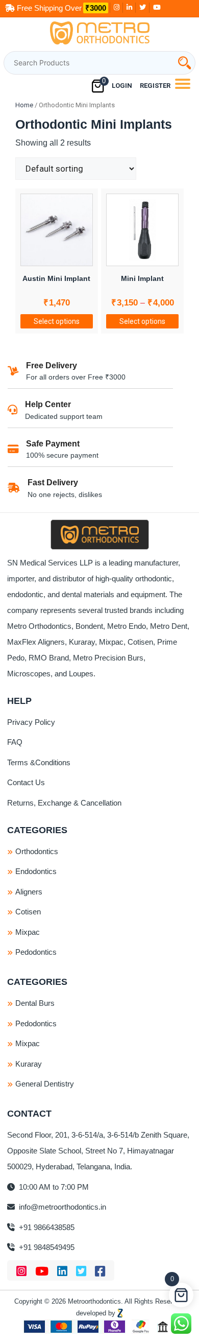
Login (122, 85)
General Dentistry (44, 1083)
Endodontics (36, 871)
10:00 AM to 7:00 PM (53, 1187)
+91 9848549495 (45, 1247)
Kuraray (28, 1063)
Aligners (28, 891)
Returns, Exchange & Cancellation (64, 802)
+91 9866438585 (45, 1227)
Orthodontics (36, 851)
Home (24, 105)
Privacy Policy (31, 722)
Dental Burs (35, 1003)
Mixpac (27, 932)
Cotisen (28, 911)
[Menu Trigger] (182, 83)
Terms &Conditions (38, 762)
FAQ (14, 742)
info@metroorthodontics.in (61, 1206)
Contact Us (26, 782)
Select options (57, 321)
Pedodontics (36, 952)
